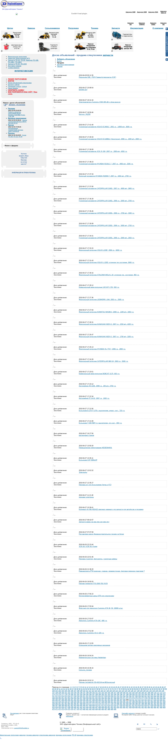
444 (87, 707)
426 (145, 705)
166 (142, 693)
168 (148, 693)
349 (136, 702)
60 (79, 689)
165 (139, 693)
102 (59, 691)
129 (141, 691)
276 (139, 698)
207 (155, 694)
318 (154, 700)
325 (62, 702)
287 (59, 700)
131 (147, 691)
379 (115, 704)
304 (112, 700)
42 (154, 687)
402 (72, 705)
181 (75, 694)
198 (127, 694)
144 (75, 693)
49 (55, 689)
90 (146, 689)
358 (164, 702)
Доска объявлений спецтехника (19, 83)
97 (161, 689)
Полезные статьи (14, 86)
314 (142, 700)
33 (134, 687)
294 (81, 700)
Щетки (10, 28)
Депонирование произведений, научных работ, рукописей (15, 130)
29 (125, 687)
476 (72, 709)
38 (145, 687)
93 (152, 689)
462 (142, 707)
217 (71, 696)
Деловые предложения (65, 65)
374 (99, 704)
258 (84, 698)
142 (69, 693)
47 (165, 687)
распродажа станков (86, 435)
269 (118, 698)
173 (164, 693)
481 (87, 709)
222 (87, 696)
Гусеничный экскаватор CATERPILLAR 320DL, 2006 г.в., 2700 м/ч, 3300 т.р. (107, 213)
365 (72, 704)
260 (90, 698)
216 (68, 696)
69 (99, 689)
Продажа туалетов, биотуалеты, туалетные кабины (98, 559)
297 (90, 700)
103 (62, 691)
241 (145, 696)
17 (98, 687)
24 (114, 687)
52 (62, 689)
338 (102, 702)
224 (93, 696)
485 (99, 709)
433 (53, 707)
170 (155, 693)
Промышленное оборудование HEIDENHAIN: (95, 448)
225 (96, 696)
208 (158, 694)
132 (150, 691)
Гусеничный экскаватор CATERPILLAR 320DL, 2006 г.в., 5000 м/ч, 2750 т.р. (107, 225)
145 (78, 693)
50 (57, 689)
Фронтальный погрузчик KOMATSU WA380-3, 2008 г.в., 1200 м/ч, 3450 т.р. (106, 312)
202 (139, 694)
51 (60, 689)
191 (105, 694)
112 (90, 691)
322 (53, 702)
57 (73, 689)
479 (81, 709)
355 (155, 702)
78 (119, 689)
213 (59, 696)
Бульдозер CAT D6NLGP (88, 460)
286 (56, 700)
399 (62, 705)
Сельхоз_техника (85, 670)
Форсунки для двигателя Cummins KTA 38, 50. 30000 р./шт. (101, 608)
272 (127, 698)
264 (102, 698)
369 (84, 704)
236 (130, 696)
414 (108, 705)
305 (115, 700)
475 (69, 709)
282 (158, 698)
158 (118, 693)
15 (94, 687)
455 (121, 707)
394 (161, 704)
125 (129, 691)
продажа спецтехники (85, 735)
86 (137, 689)
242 (148, 696)
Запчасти (116, 28)
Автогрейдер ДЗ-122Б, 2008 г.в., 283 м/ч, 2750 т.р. (97, 386)
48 (53, 689)
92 (150, 689)
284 (164, 698)
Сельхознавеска (52, 28)
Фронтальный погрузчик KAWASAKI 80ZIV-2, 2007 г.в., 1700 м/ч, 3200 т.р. (106, 337)
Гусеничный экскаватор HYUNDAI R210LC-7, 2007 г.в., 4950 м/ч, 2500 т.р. (106, 164)
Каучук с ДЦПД (84, 114)
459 (133, 707)
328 (72, 702)
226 (99, 696)
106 (72, 691)
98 (164, 689)
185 (87, 694)
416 (115, 705)
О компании (158, 28)
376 (105, 704)
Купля (59, 61)
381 (121, 704)
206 (152, 694)
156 (112, 693)
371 (90, 704)
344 (121, 702)
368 (81, 704)
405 (81, 705)
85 (135, 689)
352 (145, 702)
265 (105, 698)
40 (149, 687)
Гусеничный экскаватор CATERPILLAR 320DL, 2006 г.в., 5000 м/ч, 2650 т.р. (107, 238)
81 (126, 689)
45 (160, 687)
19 (103, 687)
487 (105, 709)
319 (158, 700)
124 (126, 691)
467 (158, 707)
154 (105, 693)
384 (130, 704)
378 (112, 704)
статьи (24, 86)
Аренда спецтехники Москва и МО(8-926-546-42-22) (17, 121)
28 (123, 687)
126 (132, 691)
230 (111, 696)
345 (124, 702)
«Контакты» (69, 716)
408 (90, 705)
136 (162, 691)
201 (136, 694)
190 (102, 694)
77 (117, 689)
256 (78, 698)
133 (153, 691)
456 (124, 707)
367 (78, 704)
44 (158, 687)
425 (142, 705)
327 (69, 702)
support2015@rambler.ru (21, 728)
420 (127, 705)
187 (93, 694)
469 (164, 707)
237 (133, 696)
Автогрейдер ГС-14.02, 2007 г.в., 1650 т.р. (94, 398)
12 (87, 687)
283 (161, 698)
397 (56, 705)
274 (133, 698)
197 (124, 694)
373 (96, 704)
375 (102, 704)
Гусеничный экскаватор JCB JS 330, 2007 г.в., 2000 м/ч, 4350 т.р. (103, 151)
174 (53, 694)
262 (96, 698)
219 (78, 696)
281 (155, 698)
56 (71, 689)
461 (139, 707)
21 (107, 687)
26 (118, 687)
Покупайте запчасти (128, 713)
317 (151, 700)
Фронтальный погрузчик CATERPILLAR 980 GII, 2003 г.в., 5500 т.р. (103, 361)
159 (121, 693)
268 (115, 698)
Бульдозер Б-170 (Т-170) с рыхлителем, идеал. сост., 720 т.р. (102, 411)
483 (93, 709)
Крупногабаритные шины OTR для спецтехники (96, 596)
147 (84, 693)
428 (151, 705)
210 (164, 694)
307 (121, 700)
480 (84, 709)
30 (127, 687)
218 (75, 696)
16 (96, 687)
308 (124, 700)
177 (62, 694)
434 (56, 707)
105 (69, 691)
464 (148, 707)
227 (102, 696)
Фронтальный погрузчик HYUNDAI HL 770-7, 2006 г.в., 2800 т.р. (102, 349)
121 (116, 691)
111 (87, 691)
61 (82, 689)
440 (75, 707)
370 (87, 704)
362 (62, 704)
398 (59, 705)
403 (75, 705)
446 (93, 707)
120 (113, 691)
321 (164, 700)
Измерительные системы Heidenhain (92, 657)
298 (93, 700)
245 (158, 696)
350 (139, 702)
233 (121, 696)
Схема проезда (13, 68)
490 (115, 709)
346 (127, 702)
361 (59, 704)
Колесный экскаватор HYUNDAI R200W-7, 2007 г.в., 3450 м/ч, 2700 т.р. (105, 176)
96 (159, 689)
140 (62, 693)
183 (81, 694)
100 (53, 691)
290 (69, 700)
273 (130, 698)
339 (105, 702)
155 (108, 693)
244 (154, 696)
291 (72, 700)
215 (65, 696)
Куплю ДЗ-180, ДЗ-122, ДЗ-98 (17, 135)
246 (161, 696)
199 (130, 694)
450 (105, 707)
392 (155, 704)
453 (115, 707)
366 (75, 704)
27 (121, 687)
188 (96, 694)
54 (66, 689)
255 (75, 698)
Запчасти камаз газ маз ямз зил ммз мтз (94, 522)
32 (132, 687)
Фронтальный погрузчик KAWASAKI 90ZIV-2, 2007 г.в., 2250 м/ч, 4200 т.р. (106, 324)
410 (96, 705)
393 (158, 704)
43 (156, 687)
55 (68, 689)
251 (62, 698)
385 (133, 704)
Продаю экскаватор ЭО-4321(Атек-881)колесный (97, 682)
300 (99, 700)
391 (152, 704)
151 (96, 693)
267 (112, 698)
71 (104, 689)
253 (69, 698)
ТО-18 (74, 735)
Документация (136, 28)
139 (59, 693)
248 (53, 698)
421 (130, 705)
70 (102, 689)
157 (115, 693)
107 (75, 691)
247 (164, 696)
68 (97, 689)
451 (108, 707)
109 (81, 691)
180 (72, 694)
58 (75, 689)
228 (105, 696)
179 (69, 694)
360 (56, 704)
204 (145, 694)
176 (59, 694)
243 (151, 696)
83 (130, 689)
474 (65, 709)
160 (124, 693)
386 (136, 704)
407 (87, 705)
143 (72, 693)
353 (148, 702)
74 (110, 689)
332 (84, 702)
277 (142, 698)
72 (106, 689)
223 (90, 696)
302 (105, 700)
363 (65, 704)
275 (136, 698)
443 (84, 707)
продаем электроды (86, 497)
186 (90, 694)
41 (152, 687)
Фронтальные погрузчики (17, 57)
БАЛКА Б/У (83, 90)
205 (148, 694)
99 (166, 689)
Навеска (31, 28)
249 (56, 698)
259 (87, 698)
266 (108, 698)
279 (148, 698)
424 (139, 705)
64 (88, 689)
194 (115, 694)
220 (81, 696)
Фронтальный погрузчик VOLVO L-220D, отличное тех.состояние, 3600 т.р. (106, 262)
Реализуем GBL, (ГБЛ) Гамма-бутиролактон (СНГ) (97, 77)
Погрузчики (73, 28)
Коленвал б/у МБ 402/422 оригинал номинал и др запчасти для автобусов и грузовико (111, 509)
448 (99, 707)
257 (81, 698)
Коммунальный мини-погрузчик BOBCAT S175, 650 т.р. (99, 374)
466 (155, 707)
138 (56, 693)
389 (145, 704)
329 (75, 702)
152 (99, 693)
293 (78, 700)
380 (118, 704)
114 (96, 691)
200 (133, 694)
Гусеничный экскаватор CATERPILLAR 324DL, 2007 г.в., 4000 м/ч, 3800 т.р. (107, 188)
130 (144, 691)
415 (111, 705)
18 (101, 687)
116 (101, 691)
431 (161, 705)
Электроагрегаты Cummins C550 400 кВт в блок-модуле (99, 102)
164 (136, 693)
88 (141, 689)
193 (112, 694)
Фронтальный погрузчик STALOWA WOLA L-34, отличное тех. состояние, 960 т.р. (109, 275)
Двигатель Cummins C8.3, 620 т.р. (91, 633)
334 (90, 702)
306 (118, 700)
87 (139, 689)
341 (112, 702)
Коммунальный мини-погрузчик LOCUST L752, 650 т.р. (99, 287)
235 (127, 696)
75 (113, 689)
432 (164, 705)
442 (81, 707)
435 (59, 707)
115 (99, 691)
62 (84, 689)
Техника (94, 28)
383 (127, 704)
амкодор (22, 735)
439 (72, 707)
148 (87, 693)
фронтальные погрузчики (9, 735)
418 (121, 705)
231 (115, 696)
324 (59, 702)
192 (108, 694)
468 (161, 707)
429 (154, 705)
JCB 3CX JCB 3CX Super (88, 546)
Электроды (83, 472)
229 (108, 696)
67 (95, 689)
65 (91, 689)
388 (142, 704)
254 (72, 698)
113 (93, 691)
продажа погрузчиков (63, 735)
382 (124, 704)
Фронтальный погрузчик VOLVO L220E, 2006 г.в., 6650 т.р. (100, 250)
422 (133, 705)
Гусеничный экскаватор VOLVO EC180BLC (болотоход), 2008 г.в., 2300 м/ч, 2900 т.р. (110, 139)
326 (65, 702)
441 (78, 707)
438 (69, 707)
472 (59, 709)
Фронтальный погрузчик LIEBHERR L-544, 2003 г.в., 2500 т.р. (101, 299)
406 (84, 705)
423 (136, 705)
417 (118, 705)
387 (139, 704)
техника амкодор (32, 735)
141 (65, 693)
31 (129, 687)
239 (139, 696)
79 (121, 689)
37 (143, 687)
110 (84, 691)
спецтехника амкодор (47, 735)
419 (124, 705)
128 (138, 691)
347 (130, 702)
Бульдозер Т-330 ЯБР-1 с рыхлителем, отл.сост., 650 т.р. (100, 423)
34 (136, 687)
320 (161, 700)
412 (102, 705)
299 (96, 700)
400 (65, 705)
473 (62, 709)
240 (142, 696)
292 (75, 700)
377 (108, 704)
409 (93, 705)
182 (78, 694)
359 (53, 704)
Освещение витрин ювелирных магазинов (94, 645)
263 (99, 698)
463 (145, 707)
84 (133, 689)
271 (124, 698)
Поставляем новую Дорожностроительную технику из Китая (101, 534)
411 (99, 705)
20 (105, 687)
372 (93, 704)
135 (159, 691)
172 (161, 693)
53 (64, 689)
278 (145, 698)
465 (152, 707)
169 (152, 693)
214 (62, 696)
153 (102, 693)
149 (90, 693)
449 (102, 707)
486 (102, 709)
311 (133, 700)
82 (128, 689)
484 (96, 709)
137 (53, 693)
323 (56, 702)
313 (139, 700)
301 (102, 700)
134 (156, 691)
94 (155, 689)
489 (112, 709)
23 (112, 687)
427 (148, 705)
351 (142, 702)
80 (124, 689)
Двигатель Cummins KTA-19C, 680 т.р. (93, 621)
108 (78, 691)
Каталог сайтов (13, 85)
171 (158, 693)
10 (83, 687)
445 (90, 707)
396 (53, 705)
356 (158, 702)
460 (136, 707)
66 (93, 689)
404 (78, 705)
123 (123, 691)
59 (77, 689)
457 (127, 707)
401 (69, 705)
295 (84, 700)
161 (127, 693)
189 (99, 694)
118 (107, 691)
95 (157, 689)
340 (108, 702)
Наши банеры (13, 88)
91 (148, 689)
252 (65, 698)
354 (152, 702)
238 (136, 696)
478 (78, 709)
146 (81, 693)
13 (90, 687)
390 (148, 704)
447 (96, 707)
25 (116, 687)
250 (59, 698)
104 (65, 691)
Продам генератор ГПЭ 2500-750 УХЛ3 (93, 583)
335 (93, 702)
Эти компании (14, 713)
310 (130, 700)
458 (130, 707)
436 (62, 707)
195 (118, 694)
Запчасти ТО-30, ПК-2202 (17, 64)
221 (84, 696)
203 (142, 694)
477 (75, 709)
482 (90, 709)
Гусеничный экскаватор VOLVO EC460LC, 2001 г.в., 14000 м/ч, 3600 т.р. (105, 127)
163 (133, 693)
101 (56, 691)
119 (110, 691)
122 (119, 691)
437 (65, 707)
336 (96, 702)
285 (53, 700)
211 (53, 696)
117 (104, 691)
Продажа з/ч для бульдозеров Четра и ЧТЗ (95, 485)
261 (93, 698)
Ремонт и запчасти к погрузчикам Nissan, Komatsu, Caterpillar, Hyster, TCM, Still (16, 114)
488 (108, 709)
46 (163, 687)
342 (115, 702)
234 (124, 696)
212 (56, 696)
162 (130, 693)
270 (121, 698)
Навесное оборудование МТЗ (19, 58)
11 (85, 687)
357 (161, 702)
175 (56, 694)
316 (148, 700)
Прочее (59, 66)
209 (161, 694)
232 (118, 696)
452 (112, 707)
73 (108, 689)
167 (145, 693)
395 (164, 704)
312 (136, 700)
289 (65, 700)
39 (147, 687)
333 (87, 702)
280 (152, 698)
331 (81, 702)
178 (65, 694)
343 (118, 702)
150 (93, 693)
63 (86, 689)
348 (133, 702)
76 (115, 689)
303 (108, 700)
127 (135, 691)
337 (99, 702)
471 (56, 709)
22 (109, 687)
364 (69, 704)
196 (121, 694)
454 (118, 707)
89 (144, 689)
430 (158, 705)
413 (105, 705)
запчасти (108, 55)
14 (92, 687)
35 (138, 687)
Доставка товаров (14, 66)
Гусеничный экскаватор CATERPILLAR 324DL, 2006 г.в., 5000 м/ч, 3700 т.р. (107, 201)
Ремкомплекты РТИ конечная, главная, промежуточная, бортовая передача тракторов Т (112, 571)
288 (62, 700)
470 (53, 709)
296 (87, 700)
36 (140, 687)
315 (145, 700)
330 (78, 702)
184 (84, 694)
